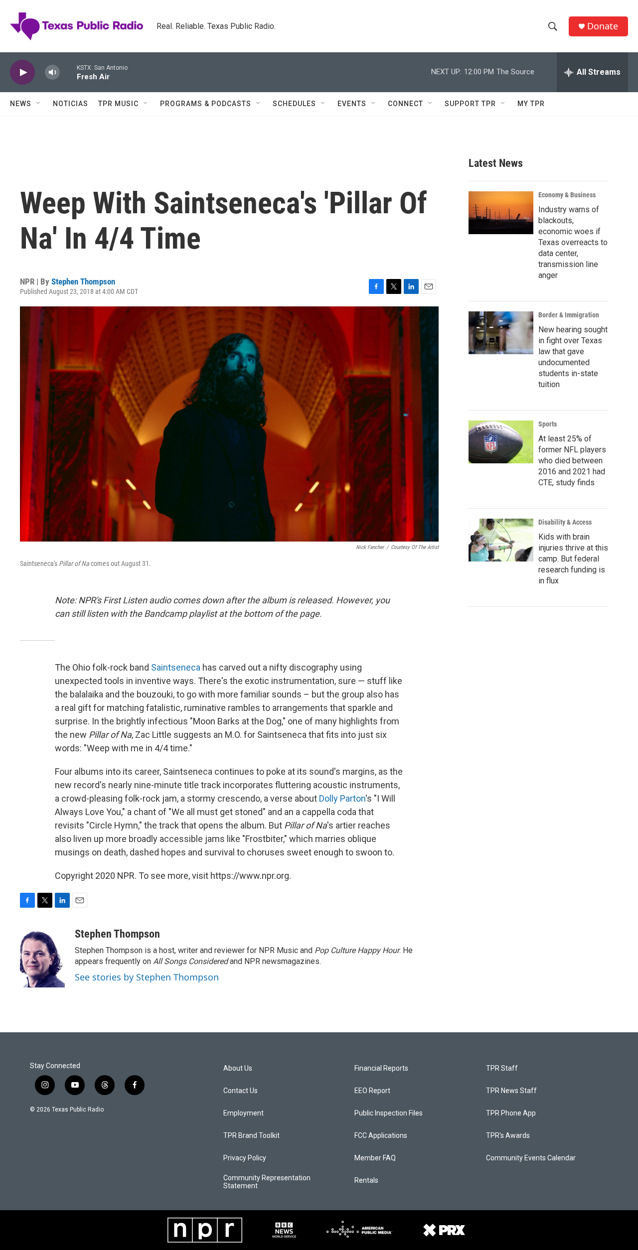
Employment (243, 1113)
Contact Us (240, 1091)
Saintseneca (175, 667)
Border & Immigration (568, 315)
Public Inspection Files (388, 1113)
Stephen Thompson (83, 281)
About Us (237, 1068)
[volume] (52, 72)
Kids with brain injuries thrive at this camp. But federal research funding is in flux (573, 558)
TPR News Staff (511, 1091)
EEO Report (372, 1091)
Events (351, 104)
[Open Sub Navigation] (39, 104)
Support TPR (470, 104)
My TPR (531, 104)
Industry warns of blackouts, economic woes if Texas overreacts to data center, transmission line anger (573, 242)
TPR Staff (502, 1068)
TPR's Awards (508, 1135)
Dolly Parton (342, 798)
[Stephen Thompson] (42, 957)
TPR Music (118, 104)
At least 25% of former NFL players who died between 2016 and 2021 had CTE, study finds (572, 460)
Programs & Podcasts (205, 104)
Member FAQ (375, 1158)
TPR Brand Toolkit (251, 1135)
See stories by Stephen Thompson (147, 977)
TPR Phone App (511, 1113)
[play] (22, 72)
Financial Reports (381, 1068)
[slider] (68, 72)
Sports (547, 424)
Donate (602, 26)
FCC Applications (380, 1135)
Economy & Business (567, 195)
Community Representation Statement (267, 1182)
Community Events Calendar (531, 1158)
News (20, 104)
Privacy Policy (244, 1158)
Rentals (366, 1180)
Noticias (70, 104)
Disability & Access (565, 522)
